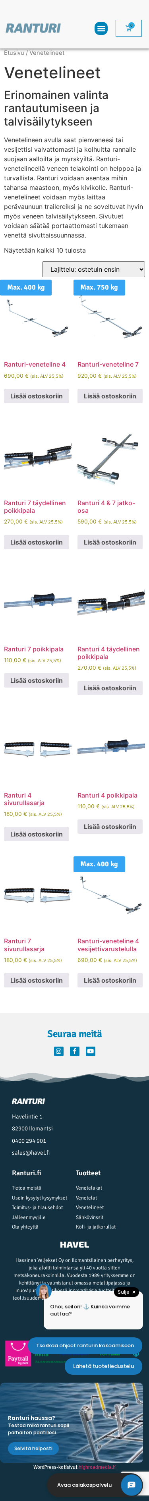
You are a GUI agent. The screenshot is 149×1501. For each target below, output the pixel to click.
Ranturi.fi (26, 1173)
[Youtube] (90, 1051)
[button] (101, 28)
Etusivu (14, 52)
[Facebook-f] (74, 1051)
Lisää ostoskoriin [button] (36, 396)
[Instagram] (59, 1051)
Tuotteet (88, 1173)
